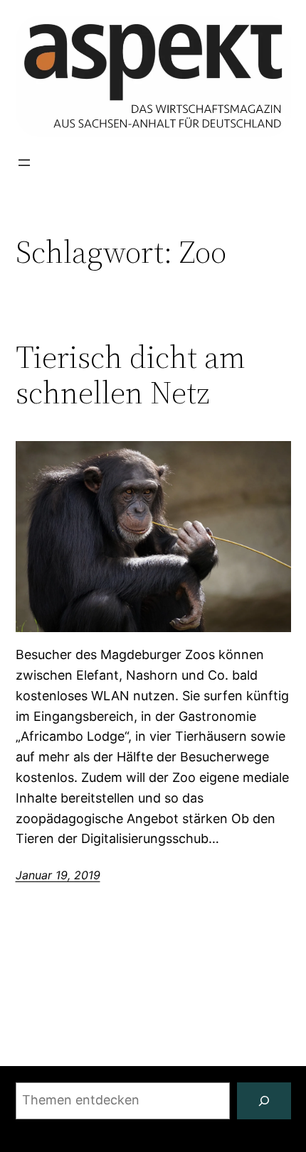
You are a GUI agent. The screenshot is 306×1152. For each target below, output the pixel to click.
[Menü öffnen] (24, 162)
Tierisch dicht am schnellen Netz (131, 375)
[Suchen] (264, 1100)
